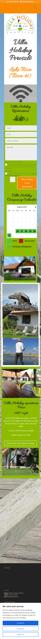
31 (9, 235)
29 (30, 231)
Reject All (20, 634)
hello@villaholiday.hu (13, 596)
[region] (20, 621)
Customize (20, 629)
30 (34, 231)
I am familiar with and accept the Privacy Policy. (20, 174)
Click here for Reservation (20, 443)
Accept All (20, 623)
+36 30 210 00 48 (13, 2)
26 (17, 231)
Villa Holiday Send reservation (27, 183)
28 (26, 231)
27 (22, 231)
